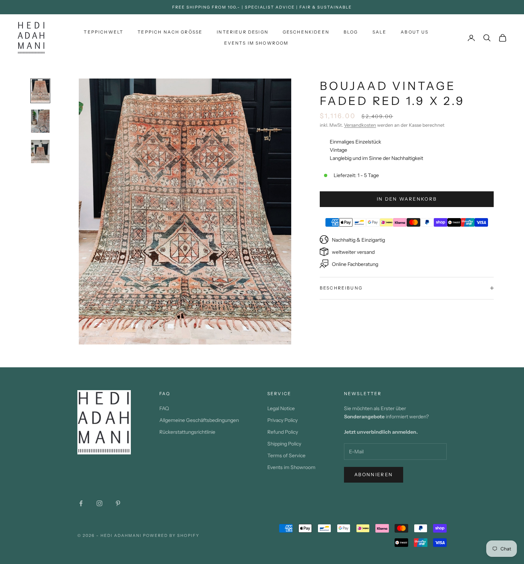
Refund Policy (282, 432)
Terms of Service (286, 455)
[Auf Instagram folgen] (99, 503)
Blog (351, 32)
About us (414, 32)
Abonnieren (373, 474)
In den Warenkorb (407, 199)
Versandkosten (360, 125)
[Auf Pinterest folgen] (118, 503)
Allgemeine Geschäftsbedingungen (199, 420)
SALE (380, 32)
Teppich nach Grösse (170, 32)
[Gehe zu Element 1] (40, 91)
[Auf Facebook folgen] (80, 503)
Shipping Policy (284, 443)
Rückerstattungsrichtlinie (187, 432)
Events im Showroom (256, 43)
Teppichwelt (103, 32)
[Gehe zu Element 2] (40, 121)
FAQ (164, 408)
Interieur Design (242, 32)
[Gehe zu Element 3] (40, 151)
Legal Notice (281, 408)
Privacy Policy (282, 420)
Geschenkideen (306, 32)
